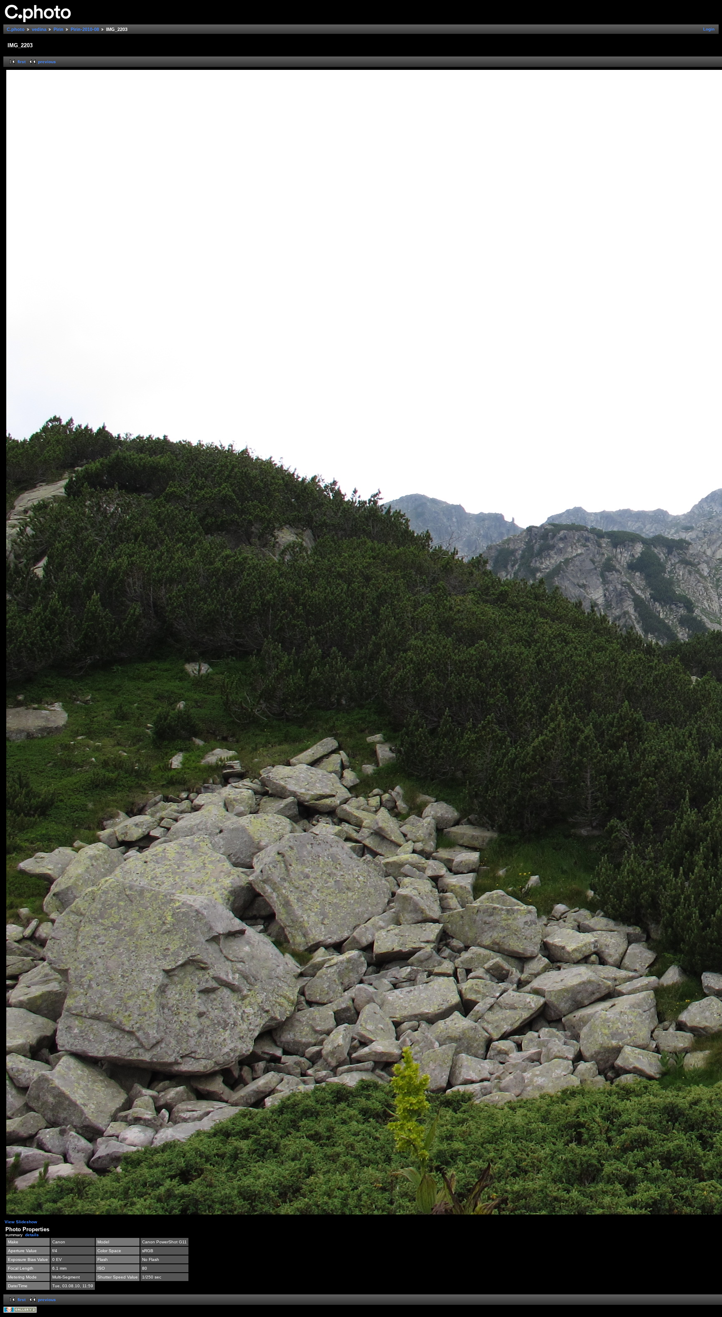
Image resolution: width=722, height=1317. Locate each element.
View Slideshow (21, 1222)
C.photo (16, 29)
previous (47, 61)
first (21, 61)
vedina (39, 29)
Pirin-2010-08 (85, 29)
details (32, 1234)
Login (708, 29)
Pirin (58, 29)
